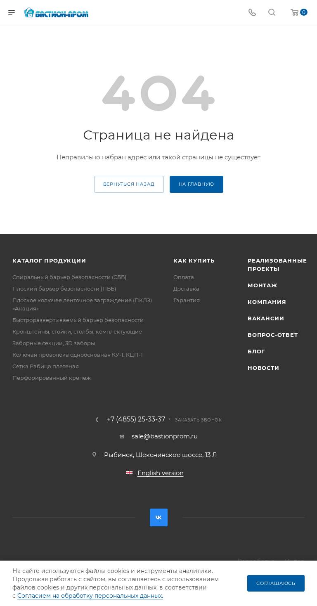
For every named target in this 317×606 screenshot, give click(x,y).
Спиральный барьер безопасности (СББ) (69, 277)
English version (160, 473)
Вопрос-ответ (273, 334)
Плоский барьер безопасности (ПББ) (64, 288)
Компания (267, 301)
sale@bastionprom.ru (165, 436)
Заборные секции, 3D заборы (53, 343)
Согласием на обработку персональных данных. (90, 595)
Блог (256, 351)
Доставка (186, 288)
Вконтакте (159, 517)
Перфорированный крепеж (51, 377)
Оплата (183, 277)
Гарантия (186, 300)
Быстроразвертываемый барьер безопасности (78, 320)
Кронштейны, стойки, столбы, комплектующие (77, 331)
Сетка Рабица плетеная (45, 366)
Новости (263, 368)
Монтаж (262, 285)
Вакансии (266, 318)
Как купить (194, 260)
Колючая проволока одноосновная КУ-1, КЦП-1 (77, 354)
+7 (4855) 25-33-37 (136, 419)
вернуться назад (129, 184)
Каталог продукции (49, 260)
